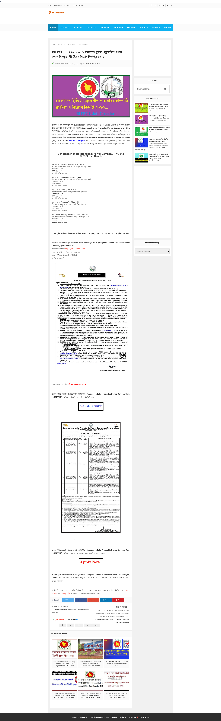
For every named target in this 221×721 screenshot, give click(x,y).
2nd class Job (91, 27)
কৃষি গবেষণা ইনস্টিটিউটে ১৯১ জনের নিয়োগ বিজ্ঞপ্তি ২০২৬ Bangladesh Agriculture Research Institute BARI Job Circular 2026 (90, 664)
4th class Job (118, 27)
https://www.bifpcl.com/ (75, 249)
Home (53, 27)
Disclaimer (67, 5)
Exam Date (131, 27)
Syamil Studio (123, 717)
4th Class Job (96, 64)
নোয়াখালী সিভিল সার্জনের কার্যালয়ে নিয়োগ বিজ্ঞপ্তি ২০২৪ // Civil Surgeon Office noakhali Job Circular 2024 (90, 695)
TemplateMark (144, 717)
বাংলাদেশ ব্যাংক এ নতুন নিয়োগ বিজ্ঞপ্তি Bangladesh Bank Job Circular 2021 (158, 140)
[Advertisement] (131, 15)
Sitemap (75, 5)
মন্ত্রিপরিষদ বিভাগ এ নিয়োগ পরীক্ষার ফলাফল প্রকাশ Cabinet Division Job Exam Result (158, 117)
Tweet (69, 600)
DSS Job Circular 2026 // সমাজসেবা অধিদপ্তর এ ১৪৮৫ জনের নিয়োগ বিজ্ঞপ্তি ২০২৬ (117, 664)
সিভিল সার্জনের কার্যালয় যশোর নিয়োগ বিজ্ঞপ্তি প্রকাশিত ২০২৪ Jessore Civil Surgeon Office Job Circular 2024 (64, 664)
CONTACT (81, 5)
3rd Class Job (87, 64)
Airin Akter (71, 619)
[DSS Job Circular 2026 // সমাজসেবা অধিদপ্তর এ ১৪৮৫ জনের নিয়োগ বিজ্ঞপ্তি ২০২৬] (116, 649)
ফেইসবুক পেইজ (65, 593)
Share (81, 600)
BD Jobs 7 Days (88, 717)
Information (65, 27)
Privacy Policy (58, 5)
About (49, 5)
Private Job (144, 27)
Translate (53, 34)
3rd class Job (104, 27)
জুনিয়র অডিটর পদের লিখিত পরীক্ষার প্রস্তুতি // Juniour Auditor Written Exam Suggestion (159, 129)
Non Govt (167, 27)
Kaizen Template (112, 717)
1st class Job (78, 27)
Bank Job (155, 27)
